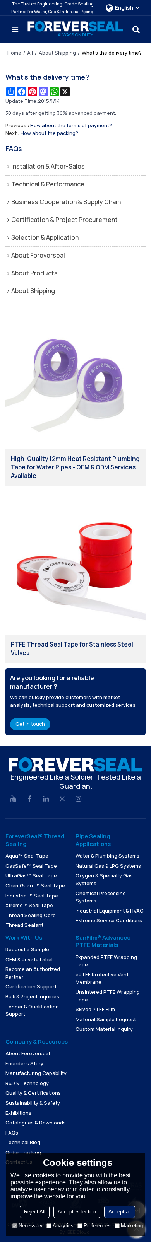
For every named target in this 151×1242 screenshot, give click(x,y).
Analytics (63, 1225)
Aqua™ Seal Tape (26, 855)
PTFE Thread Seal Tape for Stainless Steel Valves (72, 648)
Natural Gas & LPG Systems (108, 865)
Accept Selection (77, 1212)
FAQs (11, 1132)
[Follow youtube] (13, 799)
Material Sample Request (106, 1019)
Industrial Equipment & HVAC (110, 910)
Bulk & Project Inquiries (32, 996)
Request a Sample (27, 949)
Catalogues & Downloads (35, 1122)
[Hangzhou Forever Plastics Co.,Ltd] (75, 26)
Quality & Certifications (33, 1092)
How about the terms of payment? (71, 125)
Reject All (34, 1212)
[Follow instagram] (78, 799)
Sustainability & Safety (32, 1102)
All (30, 52)
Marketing (132, 1225)
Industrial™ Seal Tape (31, 895)
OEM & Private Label (29, 959)
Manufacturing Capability (36, 1073)
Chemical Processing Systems (101, 897)
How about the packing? (49, 133)
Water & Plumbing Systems (107, 855)
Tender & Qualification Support (32, 1010)
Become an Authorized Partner (32, 973)
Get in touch (30, 723)
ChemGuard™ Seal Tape (35, 885)
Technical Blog (22, 1142)
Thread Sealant (24, 924)
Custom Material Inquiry (104, 1028)
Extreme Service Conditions (109, 920)
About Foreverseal (27, 1053)
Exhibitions (18, 1112)
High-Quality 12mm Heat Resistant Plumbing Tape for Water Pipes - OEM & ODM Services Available (75, 467)
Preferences (97, 1225)
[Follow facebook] (30, 799)
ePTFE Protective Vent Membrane (102, 978)
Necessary (31, 1225)
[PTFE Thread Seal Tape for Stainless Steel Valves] (75, 565)
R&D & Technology (27, 1083)
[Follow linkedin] (46, 799)
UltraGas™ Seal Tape (31, 875)
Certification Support (31, 986)
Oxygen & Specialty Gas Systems (104, 879)
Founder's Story (24, 1063)
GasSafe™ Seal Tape (31, 865)
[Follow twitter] (62, 799)
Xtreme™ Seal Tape (29, 905)
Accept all (119, 1212)
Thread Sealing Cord (30, 915)
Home (14, 52)
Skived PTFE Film (95, 1009)
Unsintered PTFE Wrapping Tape (108, 995)
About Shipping (57, 52)
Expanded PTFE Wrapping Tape (106, 961)
